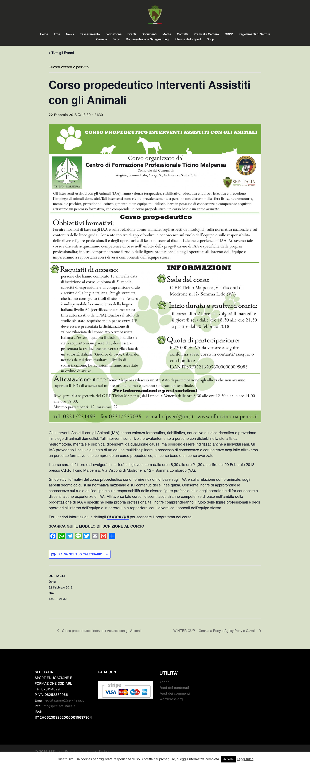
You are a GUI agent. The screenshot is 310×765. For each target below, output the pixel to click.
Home (44, 34)
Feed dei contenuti (174, 688)
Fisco (116, 39)
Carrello (101, 39)
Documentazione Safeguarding (147, 39)
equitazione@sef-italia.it (64, 700)
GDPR (229, 34)
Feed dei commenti (174, 693)
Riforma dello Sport (188, 39)
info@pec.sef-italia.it (59, 706)
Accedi (164, 682)
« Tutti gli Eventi (61, 52)
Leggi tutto (245, 759)
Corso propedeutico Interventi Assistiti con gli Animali (101, 630)
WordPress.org (171, 699)
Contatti (182, 34)
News (70, 34)
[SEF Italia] (154, 16)
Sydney (105, 751)
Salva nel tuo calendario (80, 554)
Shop (210, 39)
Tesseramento (90, 34)
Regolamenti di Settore (254, 34)
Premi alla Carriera (206, 34)
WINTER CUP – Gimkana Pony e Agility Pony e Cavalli (215, 630)
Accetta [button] (228, 759)
